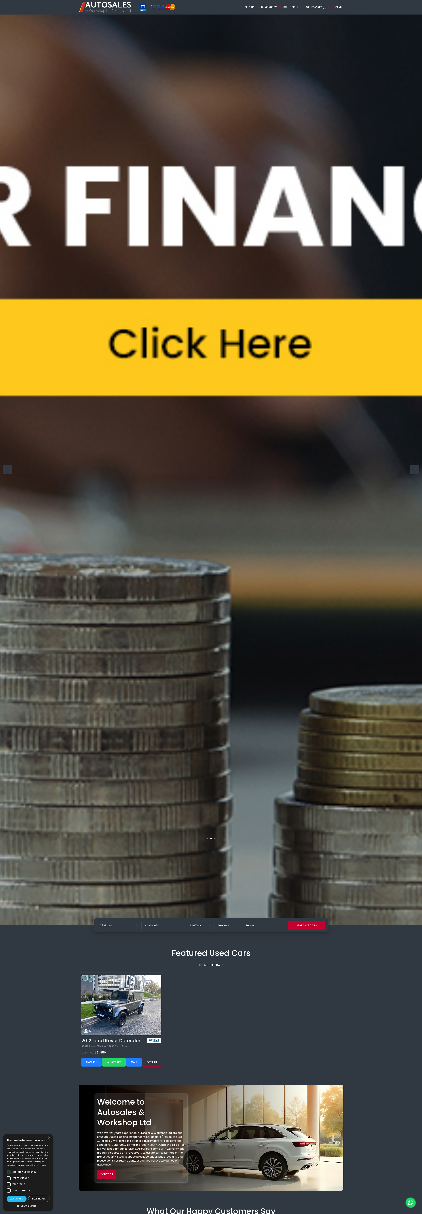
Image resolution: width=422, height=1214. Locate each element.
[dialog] (28, 1172)
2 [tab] (211, 838)
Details (152, 1062)
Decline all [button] (38, 1198)
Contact (106, 1174)
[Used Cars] (211, 470)
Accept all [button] (16, 1198)
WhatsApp (114, 1062)
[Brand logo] (143, 7)
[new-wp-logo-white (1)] (105, 7)
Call (134, 1062)
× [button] (49, 1137)
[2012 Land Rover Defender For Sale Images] (121, 1005)
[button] (28, 1205)
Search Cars (306, 925)
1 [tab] (207, 838)
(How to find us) (172, 1137)
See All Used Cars (211, 965)
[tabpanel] (211, 470)
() (316, 7)
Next (414, 469)
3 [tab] (214, 838)
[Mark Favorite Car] (157, 1031)
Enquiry (91, 1062)
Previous (7, 469)
